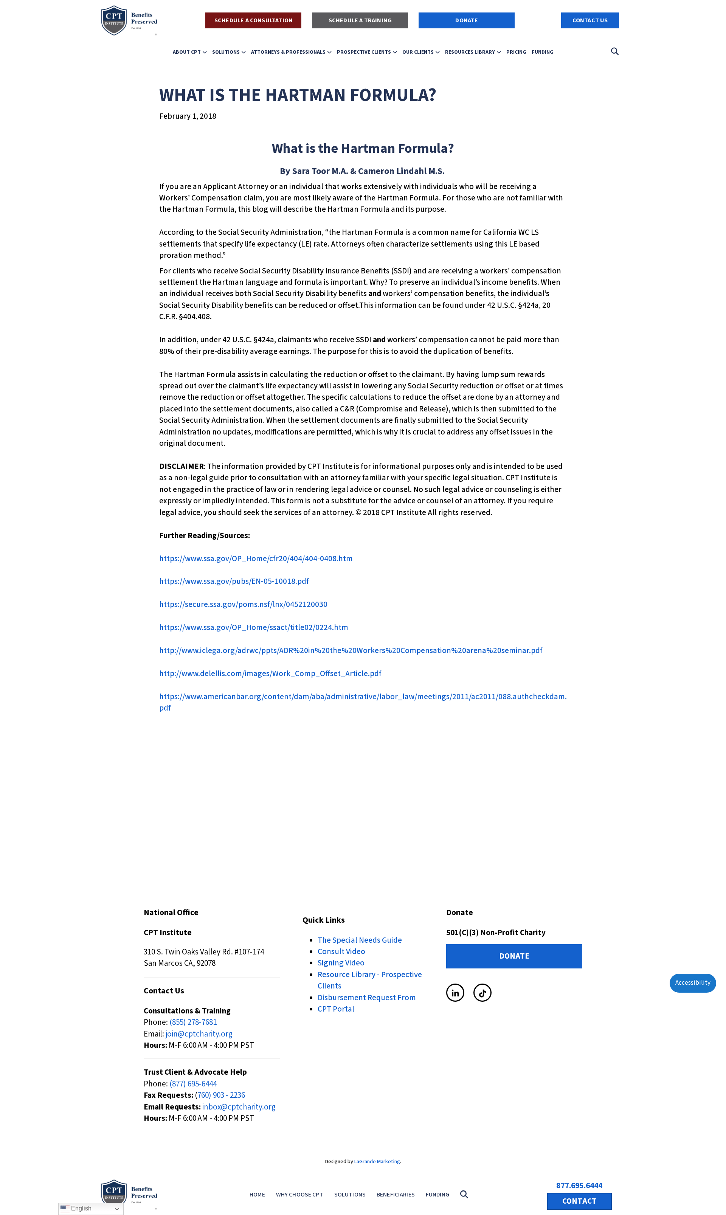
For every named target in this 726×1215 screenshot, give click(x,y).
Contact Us (590, 20)
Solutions (226, 51)
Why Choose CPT (299, 1194)
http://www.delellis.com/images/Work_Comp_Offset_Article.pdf (270, 673)
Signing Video (341, 962)
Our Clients (418, 51)
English (81, 1208)
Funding (543, 51)
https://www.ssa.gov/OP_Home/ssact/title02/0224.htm (253, 627)
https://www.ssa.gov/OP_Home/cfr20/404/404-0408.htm (256, 558)
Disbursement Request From (367, 997)
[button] (465, 1194)
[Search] (612, 51)
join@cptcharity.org (199, 1034)
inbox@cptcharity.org (239, 1107)
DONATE (466, 20)
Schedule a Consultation (253, 20)
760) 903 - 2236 (221, 1095)
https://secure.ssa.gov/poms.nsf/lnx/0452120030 (243, 604)
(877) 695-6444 (193, 1083)
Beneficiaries (396, 1194)
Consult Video (341, 951)
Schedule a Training (360, 20)
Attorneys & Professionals (288, 51)
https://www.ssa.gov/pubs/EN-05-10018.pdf (234, 581)
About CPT (187, 51)
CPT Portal (336, 1009)
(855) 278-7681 (193, 1022)
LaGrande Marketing (377, 1161)
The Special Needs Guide (360, 940)
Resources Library (470, 51)
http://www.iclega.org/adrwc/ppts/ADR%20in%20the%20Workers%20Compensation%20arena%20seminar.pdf (351, 650)
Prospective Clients (364, 51)
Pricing (516, 51)
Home (257, 1194)
